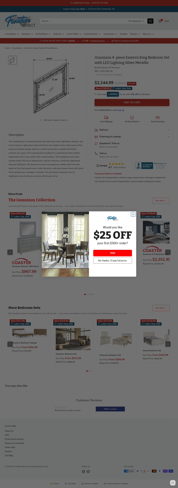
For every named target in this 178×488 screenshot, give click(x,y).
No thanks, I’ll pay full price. (112, 260)
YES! (112, 253)
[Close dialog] (133, 214)
